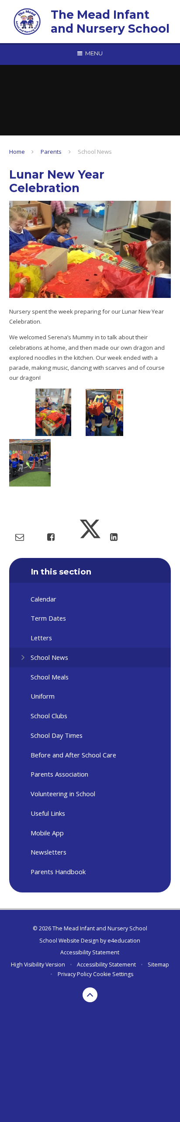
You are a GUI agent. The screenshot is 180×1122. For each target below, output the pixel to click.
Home (17, 151)
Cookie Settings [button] (113, 974)
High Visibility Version (38, 964)
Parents (51, 151)
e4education (123, 940)
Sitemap (158, 964)
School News (95, 151)
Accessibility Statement (89, 952)
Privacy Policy (75, 974)
